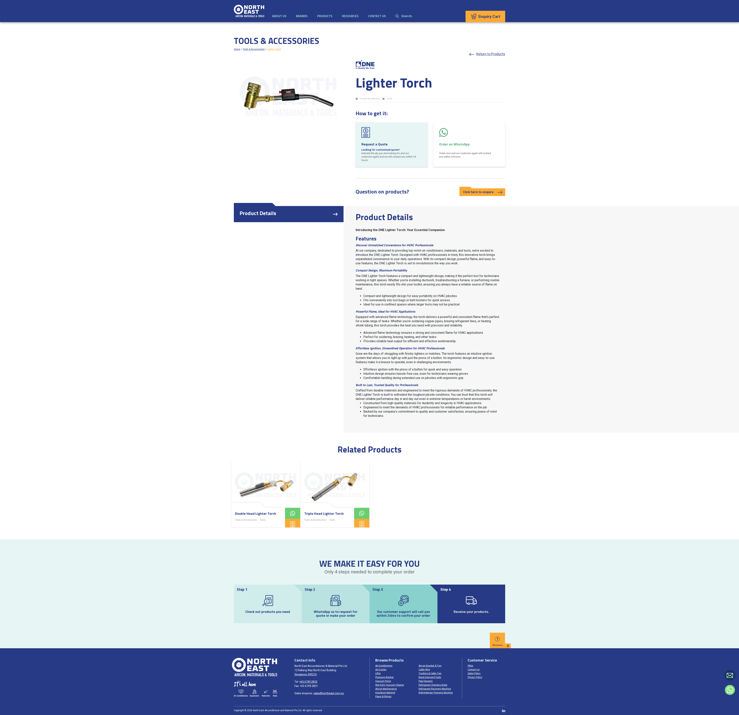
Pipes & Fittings (383, 696)
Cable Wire (424, 669)
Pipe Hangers (426, 681)
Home (237, 49)
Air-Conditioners (383, 665)
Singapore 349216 (305, 674)
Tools (389, 98)
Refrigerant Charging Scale (433, 685)
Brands (302, 16)
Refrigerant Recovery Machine (435, 688)
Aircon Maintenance (386, 688)
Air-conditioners (241, 693)
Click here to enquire (478, 192)
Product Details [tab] (258, 213)
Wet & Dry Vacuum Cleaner (389, 685)
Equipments (254, 693)
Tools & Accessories (254, 49)
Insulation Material (385, 692)
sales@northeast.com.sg (328, 693)
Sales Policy (474, 673)
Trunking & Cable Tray (430, 673)
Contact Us (377, 16)
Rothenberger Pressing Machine (436, 692)
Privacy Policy (475, 677)
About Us (279, 16)
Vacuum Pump (383, 681)
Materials (266, 693)
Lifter (378, 673)
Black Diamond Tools (430, 677)
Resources (350, 16)
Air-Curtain (380, 669)
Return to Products (490, 54)
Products (324, 16)
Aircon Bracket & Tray (430, 665)
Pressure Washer (384, 677)
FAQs (470, 665)
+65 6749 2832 (308, 681)
